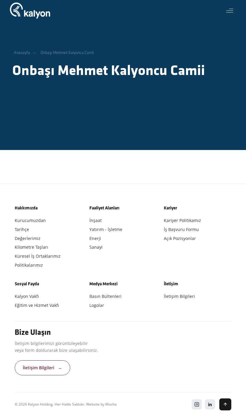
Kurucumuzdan (30, 220)
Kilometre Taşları (31, 247)
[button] (229, 11)
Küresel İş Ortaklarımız (38, 256)
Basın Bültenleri (105, 296)
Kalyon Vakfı (27, 296)
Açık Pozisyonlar (180, 238)
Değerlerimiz (27, 238)
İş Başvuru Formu (181, 229)
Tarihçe (22, 229)
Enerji (95, 238)
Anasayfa (22, 52)
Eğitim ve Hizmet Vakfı (37, 305)
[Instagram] (197, 404)
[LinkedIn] (210, 404)
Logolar (96, 305)
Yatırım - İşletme (105, 229)
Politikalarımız (29, 265)
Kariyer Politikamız (182, 220)
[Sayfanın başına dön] (225, 404)
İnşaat (95, 220)
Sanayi (96, 247)
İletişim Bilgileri (179, 296)
